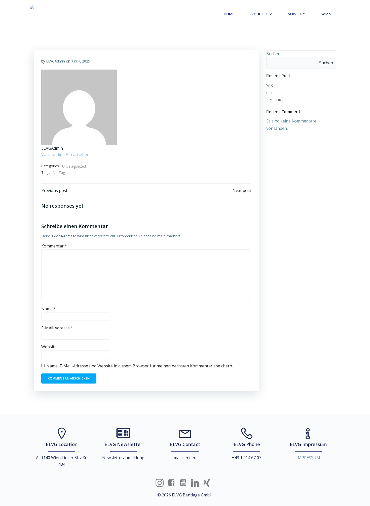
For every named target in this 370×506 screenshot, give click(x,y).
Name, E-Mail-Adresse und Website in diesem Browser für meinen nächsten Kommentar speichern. (139, 366)
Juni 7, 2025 (80, 61)
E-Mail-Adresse (57, 328)
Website (49, 347)
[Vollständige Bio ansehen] (92, 154)
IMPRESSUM (308, 457)
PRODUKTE (258, 14)
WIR (324, 14)
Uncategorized (74, 166)
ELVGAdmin (55, 61)
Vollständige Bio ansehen (65, 154)
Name (48, 308)
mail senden (185, 457)
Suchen (273, 53)
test (269, 92)
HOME (229, 14)
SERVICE (295, 14)
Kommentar (54, 246)
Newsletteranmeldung (123, 457)
